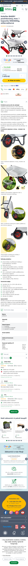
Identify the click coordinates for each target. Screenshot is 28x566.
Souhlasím (14, 562)
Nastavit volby (8, 559)
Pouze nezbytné (20, 559)
